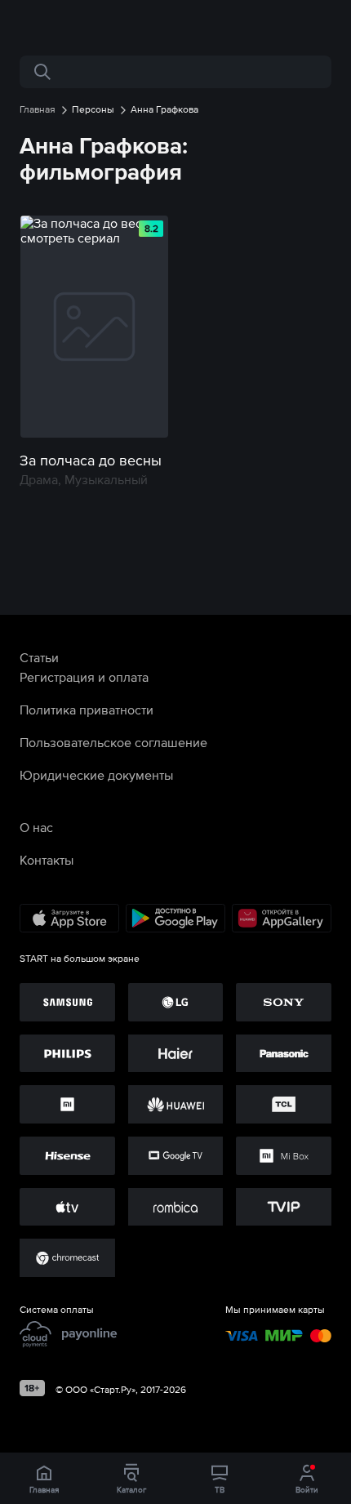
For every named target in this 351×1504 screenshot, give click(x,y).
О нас (36, 827)
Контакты (46, 859)
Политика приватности (86, 709)
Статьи (39, 657)
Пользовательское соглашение (113, 742)
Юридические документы (96, 775)
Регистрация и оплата (84, 677)
